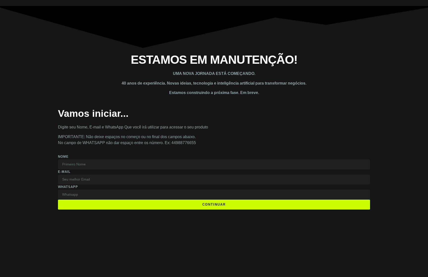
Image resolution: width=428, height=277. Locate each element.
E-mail (64, 172)
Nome (63, 156)
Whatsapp (68, 187)
